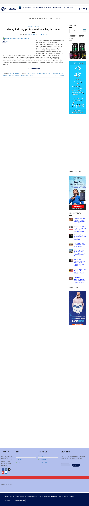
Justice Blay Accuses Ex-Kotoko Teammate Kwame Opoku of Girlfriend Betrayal (80, 271)
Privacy (20, 459)
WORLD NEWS (35, 10)
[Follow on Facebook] (77, 9)
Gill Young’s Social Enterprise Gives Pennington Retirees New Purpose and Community (80, 253)
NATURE (28, 10)
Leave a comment (59, 75)
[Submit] (84, 30)
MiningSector (24, 75)
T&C (19, 462)
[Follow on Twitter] (81, 9)
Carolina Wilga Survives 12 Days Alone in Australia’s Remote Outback (79, 280)
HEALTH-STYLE (68, 7)
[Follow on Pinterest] (84, 9)
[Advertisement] (77, 142)
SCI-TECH (48, 7)
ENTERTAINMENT (27, 7)
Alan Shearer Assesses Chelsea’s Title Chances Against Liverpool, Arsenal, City (79, 262)
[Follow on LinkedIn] (86, 9)
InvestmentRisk (7, 75)
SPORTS (41, 7)
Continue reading (33, 68)
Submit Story (44, 462)
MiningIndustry (16, 75)
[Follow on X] (9, 469)
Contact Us (43, 459)
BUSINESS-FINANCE (57, 7)
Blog (42, 456)
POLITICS (35, 7)
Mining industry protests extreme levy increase (33, 29)
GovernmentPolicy (58, 73)
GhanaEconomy (47, 73)
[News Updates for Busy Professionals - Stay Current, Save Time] (8, 9)
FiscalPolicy (39, 73)
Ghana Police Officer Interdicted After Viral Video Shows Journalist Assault (80, 229)
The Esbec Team (42, 34)
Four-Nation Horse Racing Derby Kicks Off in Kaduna (79, 245)
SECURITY (22, 10)
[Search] (20, 7)
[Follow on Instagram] (79, 9)
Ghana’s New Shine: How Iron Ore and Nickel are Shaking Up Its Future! (79, 221)
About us (20, 456)
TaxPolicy (31, 75)
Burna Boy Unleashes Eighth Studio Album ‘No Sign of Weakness (80, 237)
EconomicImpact (30, 73)
